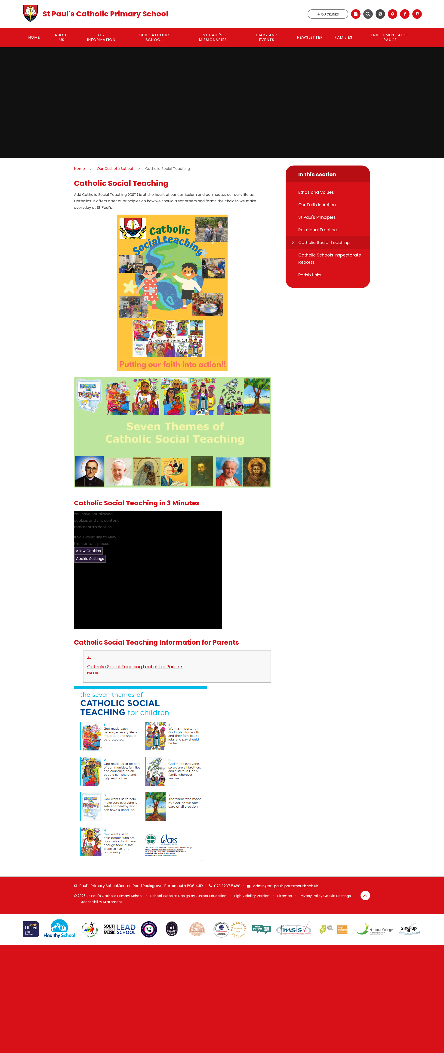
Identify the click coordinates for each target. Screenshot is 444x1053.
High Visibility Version (251, 895)
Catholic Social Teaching (167, 168)
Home (79, 168)
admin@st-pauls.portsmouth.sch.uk (285, 886)
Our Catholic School (115, 168)
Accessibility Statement (101, 901)
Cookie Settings (90, 558)
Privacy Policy (311, 895)
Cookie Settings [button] (337, 895)
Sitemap (284, 895)
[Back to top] (365, 895)
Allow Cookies (88, 550)
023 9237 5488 (227, 886)
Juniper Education (211, 895)
